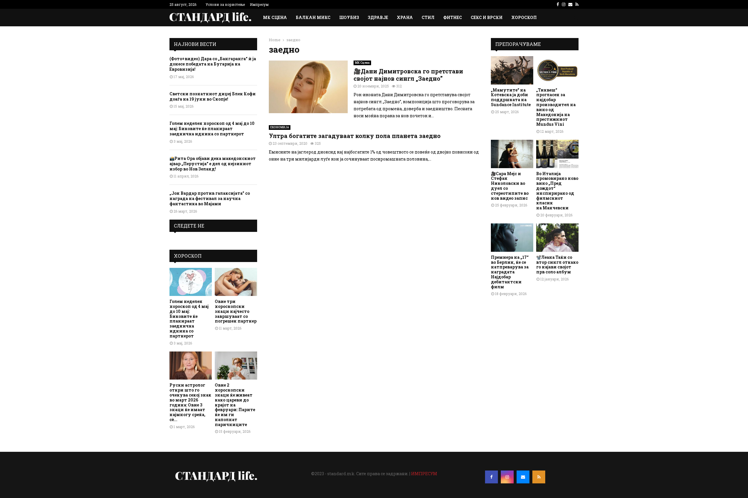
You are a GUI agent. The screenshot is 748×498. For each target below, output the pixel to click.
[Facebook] (491, 477)
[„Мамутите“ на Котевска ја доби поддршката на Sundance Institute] (512, 70)
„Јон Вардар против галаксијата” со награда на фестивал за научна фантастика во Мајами (209, 198)
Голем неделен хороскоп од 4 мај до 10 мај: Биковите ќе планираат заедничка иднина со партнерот (211, 128)
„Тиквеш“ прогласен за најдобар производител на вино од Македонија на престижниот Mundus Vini (556, 107)
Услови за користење (225, 4)
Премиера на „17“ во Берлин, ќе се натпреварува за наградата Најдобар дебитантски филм (510, 272)
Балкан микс (313, 17)
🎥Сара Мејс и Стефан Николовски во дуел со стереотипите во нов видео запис (510, 186)
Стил (428, 17)
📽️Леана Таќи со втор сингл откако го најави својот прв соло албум (557, 264)
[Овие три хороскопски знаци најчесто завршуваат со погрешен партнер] (236, 282)
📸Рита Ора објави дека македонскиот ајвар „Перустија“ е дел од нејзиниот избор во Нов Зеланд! (212, 164)
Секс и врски (487, 17)
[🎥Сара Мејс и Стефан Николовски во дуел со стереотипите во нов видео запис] (512, 154)
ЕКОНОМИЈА (279, 127)
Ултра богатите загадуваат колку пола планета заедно (355, 135)
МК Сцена (275, 17)
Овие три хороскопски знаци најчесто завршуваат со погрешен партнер (236, 311)
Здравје (378, 17)
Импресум (259, 4)
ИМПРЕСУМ (424, 473)
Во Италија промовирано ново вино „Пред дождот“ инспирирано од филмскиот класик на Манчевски (557, 191)
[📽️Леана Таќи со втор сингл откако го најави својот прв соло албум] (557, 237)
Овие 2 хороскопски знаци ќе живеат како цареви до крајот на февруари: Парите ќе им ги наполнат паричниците (235, 404)
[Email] (523, 477)
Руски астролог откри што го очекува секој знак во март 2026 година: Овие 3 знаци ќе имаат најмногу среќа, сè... (190, 402)
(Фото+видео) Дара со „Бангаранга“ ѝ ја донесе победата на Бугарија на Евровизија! (212, 64)
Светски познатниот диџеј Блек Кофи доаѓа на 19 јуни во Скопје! (212, 96)
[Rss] (538, 477)
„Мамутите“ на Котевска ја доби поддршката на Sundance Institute (511, 97)
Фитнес (452, 17)
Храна (405, 17)
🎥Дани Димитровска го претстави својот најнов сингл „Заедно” (408, 74)
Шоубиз (349, 17)
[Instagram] (507, 477)
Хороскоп (524, 17)
